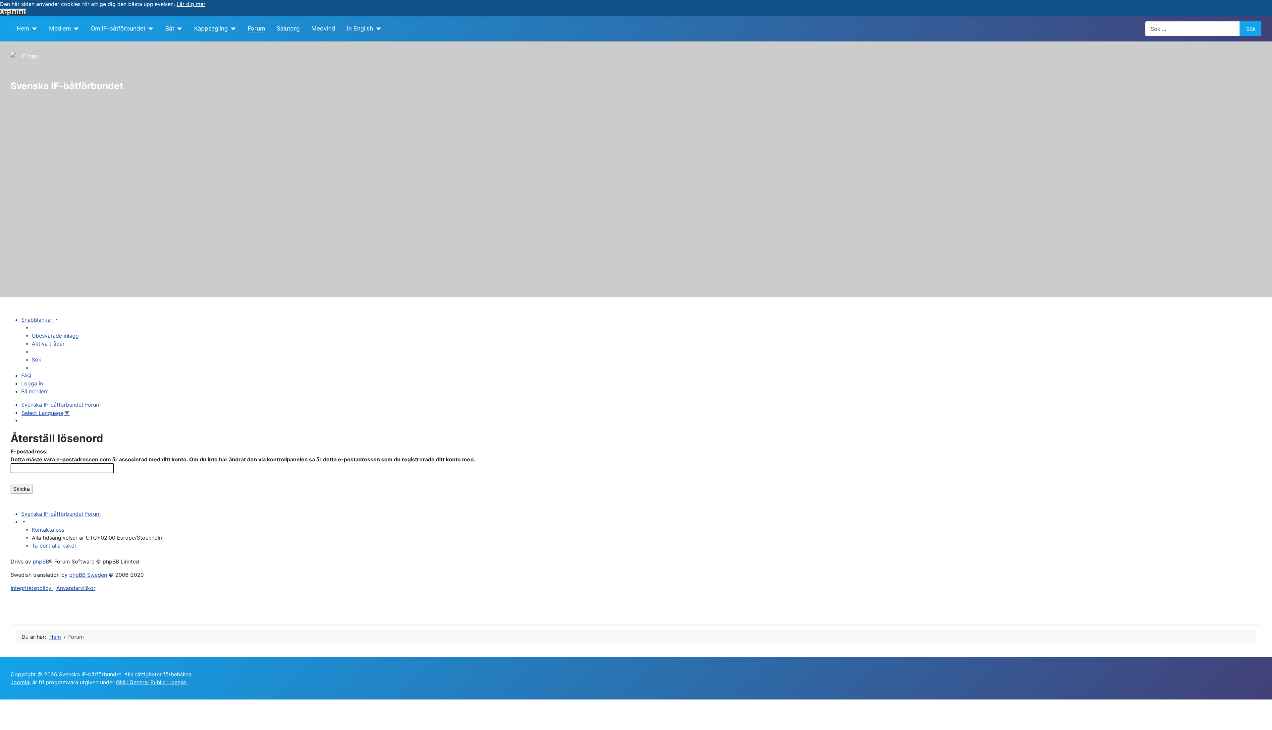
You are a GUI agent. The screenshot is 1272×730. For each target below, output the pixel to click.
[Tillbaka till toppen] (1264, 722)
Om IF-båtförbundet (118, 28)
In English (360, 28)
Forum (256, 28)
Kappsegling (211, 28)
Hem (23, 28)
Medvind (323, 28)
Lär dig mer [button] (191, 4)
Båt (169, 28)
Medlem (60, 28)
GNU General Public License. (151, 682)
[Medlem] (75, 28)
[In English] (377, 28)
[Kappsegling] (232, 28)
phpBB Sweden (88, 574)
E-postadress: (29, 451)
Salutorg (288, 28)
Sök (1251, 29)
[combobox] (1192, 28)
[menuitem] (55, 335)
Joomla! (20, 682)
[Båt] (178, 28)
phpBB (41, 561)
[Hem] (33, 28)
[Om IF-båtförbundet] (149, 28)
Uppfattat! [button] (13, 12)
